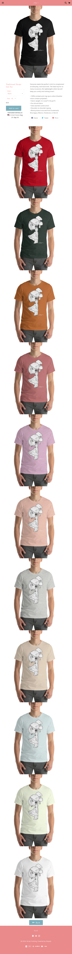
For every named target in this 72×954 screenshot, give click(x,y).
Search (36, 930)
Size (8, 98)
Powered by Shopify (44, 941)
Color (9, 91)
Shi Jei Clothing (32, 941)
